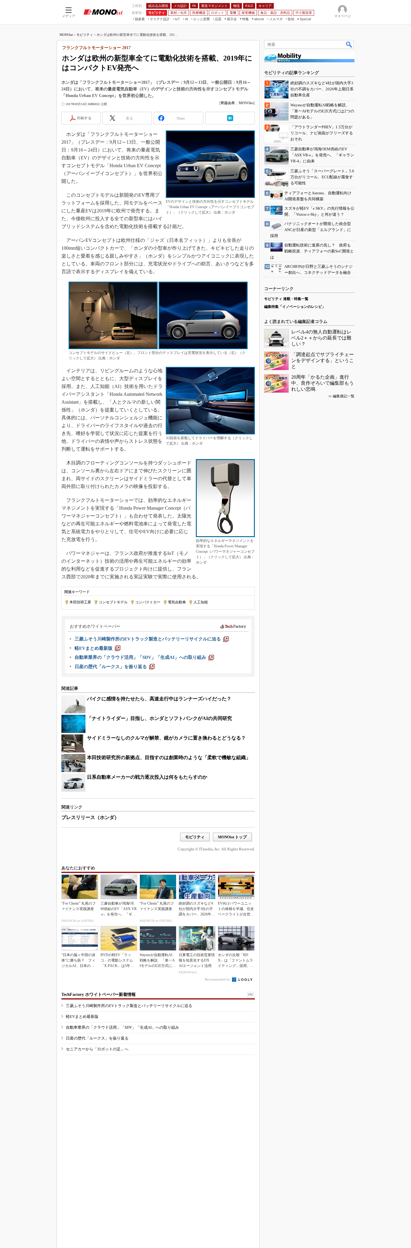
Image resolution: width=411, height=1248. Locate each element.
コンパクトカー (147, 602)
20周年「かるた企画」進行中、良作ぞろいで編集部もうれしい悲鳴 (322, 383)
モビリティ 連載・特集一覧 (286, 299)
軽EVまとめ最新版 (82, 1016)
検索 (349, 44)
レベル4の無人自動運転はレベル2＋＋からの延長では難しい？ (321, 337)
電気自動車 (177, 602)
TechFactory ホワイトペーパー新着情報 (98, 994)
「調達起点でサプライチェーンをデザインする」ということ (322, 360)
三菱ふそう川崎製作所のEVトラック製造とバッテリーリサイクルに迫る (129, 1005)
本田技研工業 (80, 602)
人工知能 (200, 602)
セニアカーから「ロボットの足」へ (97, 1049)
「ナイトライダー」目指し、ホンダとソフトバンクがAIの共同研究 (159, 718)
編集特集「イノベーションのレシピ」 (295, 307)
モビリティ (84, 34)
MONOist (66, 34)
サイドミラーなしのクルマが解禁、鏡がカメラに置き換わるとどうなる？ (166, 737)
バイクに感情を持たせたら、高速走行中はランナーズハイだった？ (159, 698)
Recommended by (218, 979)
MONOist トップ (232, 837)
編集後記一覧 (343, 396)
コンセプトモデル (113, 602)
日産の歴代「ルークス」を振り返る (97, 1038)
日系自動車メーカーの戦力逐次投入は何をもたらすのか (147, 777)
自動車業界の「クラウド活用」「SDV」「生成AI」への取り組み (122, 1027)
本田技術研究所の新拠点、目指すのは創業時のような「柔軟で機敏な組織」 (169, 757)
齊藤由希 (228, 103)
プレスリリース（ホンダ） (90, 817)
